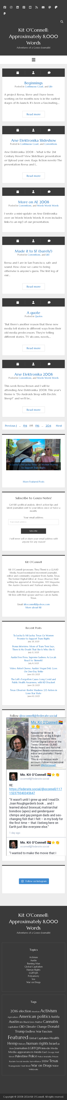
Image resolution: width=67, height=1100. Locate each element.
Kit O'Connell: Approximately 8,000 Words (33, 36)
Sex (33, 979)
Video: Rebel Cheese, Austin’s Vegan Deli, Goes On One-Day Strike (33, 670)
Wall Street (26, 1066)
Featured (18, 1037)
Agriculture (13, 1017)
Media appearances (20, 1052)
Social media (22, 1061)
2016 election (20, 1011)
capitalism (13, 1026)
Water (55, 1065)
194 (25, 425)
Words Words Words (48, 205)
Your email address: (33, 517)
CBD (22, 1027)
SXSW (45, 1061)
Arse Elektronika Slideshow (33, 140)
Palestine (21, 1056)
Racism (12, 1061)
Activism (33, 957)
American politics (34, 1016)
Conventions (50, 144)
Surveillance (35, 1061)
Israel (53, 1044)
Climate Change (36, 1027)
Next (59, 425)
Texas (53, 1061)
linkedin (46, 1048)
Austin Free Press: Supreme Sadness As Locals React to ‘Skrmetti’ (33, 659)
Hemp (12, 1043)
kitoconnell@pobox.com (37, 604)
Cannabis (50, 1021)
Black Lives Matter (33, 1022)
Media (54, 1048)
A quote (33, 313)
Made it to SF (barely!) (33, 251)
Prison (55, 1056)
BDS (21, 1022)
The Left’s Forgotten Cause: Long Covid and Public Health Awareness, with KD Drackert (33, 681)
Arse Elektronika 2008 (33, 374)
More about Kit (33, 607)
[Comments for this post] (49, 241)
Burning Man (33, 963)
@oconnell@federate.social (38, 716)
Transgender (14, 1066)
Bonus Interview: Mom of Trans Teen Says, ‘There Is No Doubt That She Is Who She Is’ (33, 648)
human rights (37, 1043)
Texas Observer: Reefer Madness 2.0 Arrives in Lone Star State (33, 692)
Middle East (40, 1052)
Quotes (38, 316)
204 (48, 425)
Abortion (36, 1011)
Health (54, 1038)
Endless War (34, 1031)
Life (50, 86)
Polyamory (33, 976)
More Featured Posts (33, 481)
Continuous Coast (34, 86)
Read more (36, 114)
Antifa (55, 1017)
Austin (33, 960)
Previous (10, 425)
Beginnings (33, 83)
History (22, 1044)
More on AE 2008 (33, 202)
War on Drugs (33, 982)
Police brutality (45, 1056)
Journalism (21, 1048)
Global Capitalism (34, 966)
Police (33, 1056)
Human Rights (33, 969)
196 (37, 425)
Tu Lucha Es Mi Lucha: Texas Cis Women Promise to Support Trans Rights (33, 637)
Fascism (47, 1031)
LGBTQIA (33, 972)
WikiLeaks (33, 1069)
